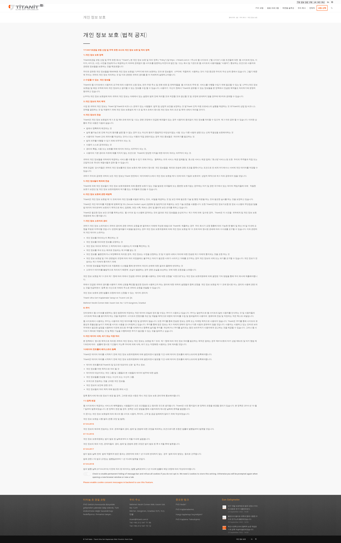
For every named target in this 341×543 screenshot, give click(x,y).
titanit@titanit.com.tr (138, 519)
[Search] (331, 8)
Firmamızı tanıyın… (104, 514)
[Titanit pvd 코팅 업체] (26, 7)
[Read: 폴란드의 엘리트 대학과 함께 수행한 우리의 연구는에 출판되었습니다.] (224, 517)
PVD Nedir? (181, 504)
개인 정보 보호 (94, 17)
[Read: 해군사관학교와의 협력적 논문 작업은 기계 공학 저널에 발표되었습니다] (224, 527)
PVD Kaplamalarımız (185, 509)
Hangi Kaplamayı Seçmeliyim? (189, 514)
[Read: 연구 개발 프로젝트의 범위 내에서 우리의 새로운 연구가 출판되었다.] (224, 507)
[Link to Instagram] (332, 2)
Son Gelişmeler (231, 499)
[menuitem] (259, 8)
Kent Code (129, 539)
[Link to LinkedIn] (328, 2)
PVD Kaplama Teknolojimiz (188, 519)
